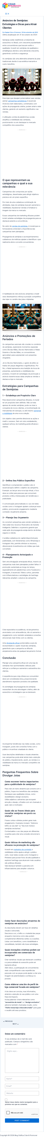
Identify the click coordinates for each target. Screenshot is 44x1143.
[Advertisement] (22, 153)
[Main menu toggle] (7, 13)
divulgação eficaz (13, 643)
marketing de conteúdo (22, 850)
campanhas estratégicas (17, 101)
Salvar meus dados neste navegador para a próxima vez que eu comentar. (21, 1103)
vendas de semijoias (20, 226)
